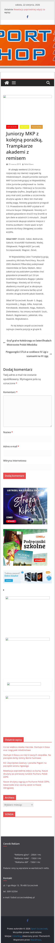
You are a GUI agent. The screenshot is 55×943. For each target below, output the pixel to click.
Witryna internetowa (14, 460)
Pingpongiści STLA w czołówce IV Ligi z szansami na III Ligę (27, 354)
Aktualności (12, 127)
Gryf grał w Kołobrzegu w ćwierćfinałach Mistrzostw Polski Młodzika (29, 342)
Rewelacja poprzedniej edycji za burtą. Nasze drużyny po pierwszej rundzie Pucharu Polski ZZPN (25, 773)
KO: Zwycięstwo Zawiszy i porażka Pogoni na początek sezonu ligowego (31, 9)
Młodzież (24, 127)
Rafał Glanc (29, 164)
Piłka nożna (37, 127)
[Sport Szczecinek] (6, 82)
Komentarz (10, 392)
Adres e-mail (11, 446)
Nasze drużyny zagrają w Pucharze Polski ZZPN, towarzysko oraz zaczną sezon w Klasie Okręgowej (26, 784)
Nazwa (8, 432)
